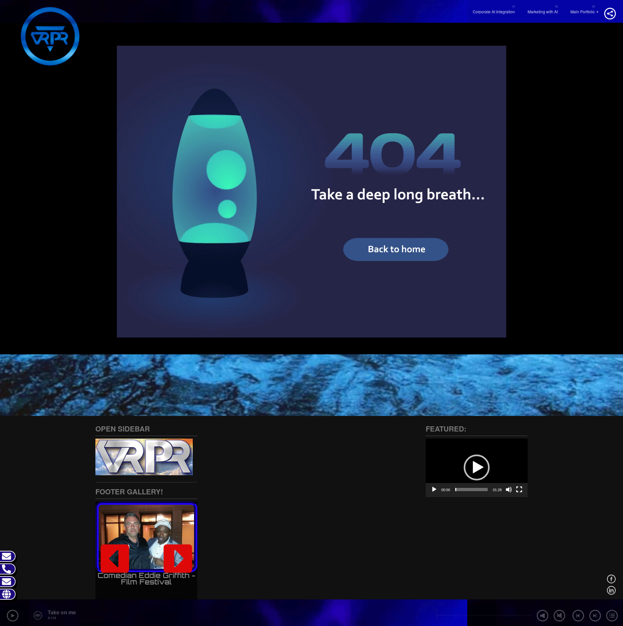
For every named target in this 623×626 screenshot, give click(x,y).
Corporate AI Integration (494, 11)
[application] (477, 467)
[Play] (434, 489)
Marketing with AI (543, 11)
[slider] (471, 489)
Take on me (62, 612)
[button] (115, 558)
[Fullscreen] (519, 489)
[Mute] (509, 489)
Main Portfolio (582, 11)
